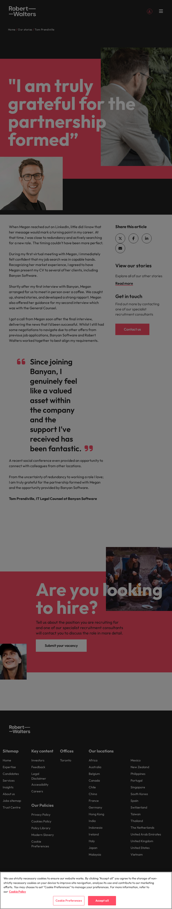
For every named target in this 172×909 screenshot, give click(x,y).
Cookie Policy (17, 891)
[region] (86, 890)
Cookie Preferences (69, 900)
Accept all (102, 900)
